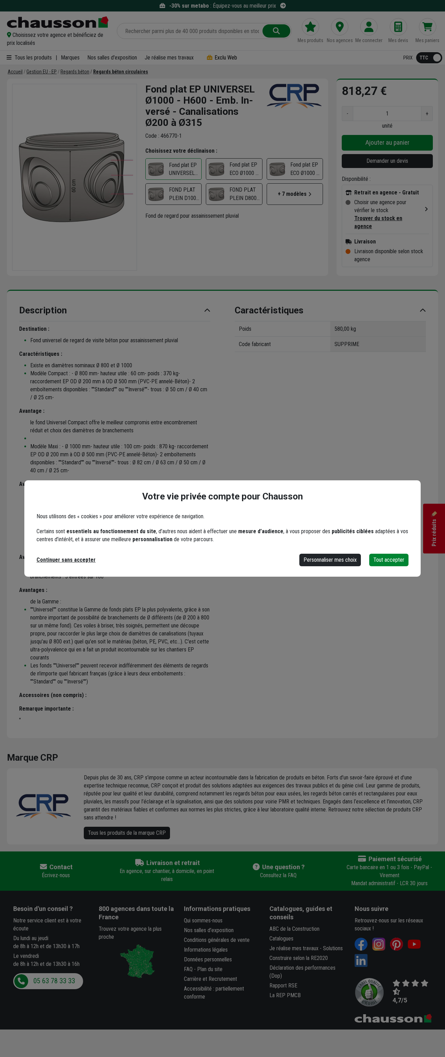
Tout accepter (388, 559)
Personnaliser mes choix (330, 559)
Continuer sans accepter (66, 559)
